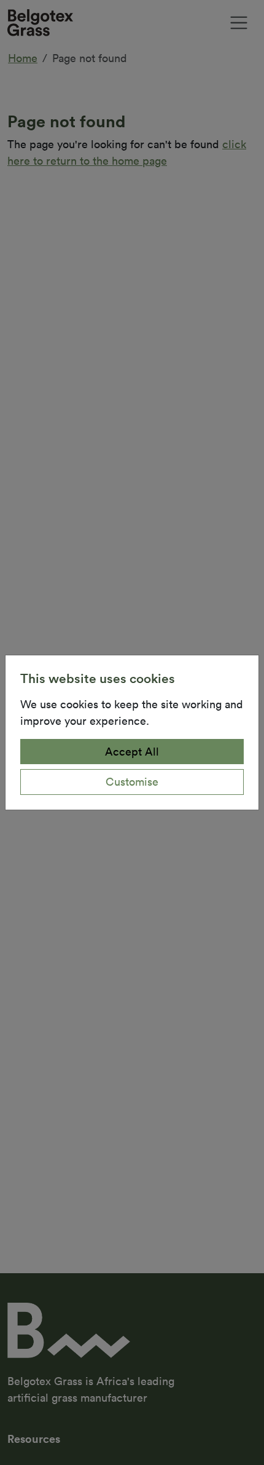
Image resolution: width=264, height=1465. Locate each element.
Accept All (132, 751)
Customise (132, 781)
